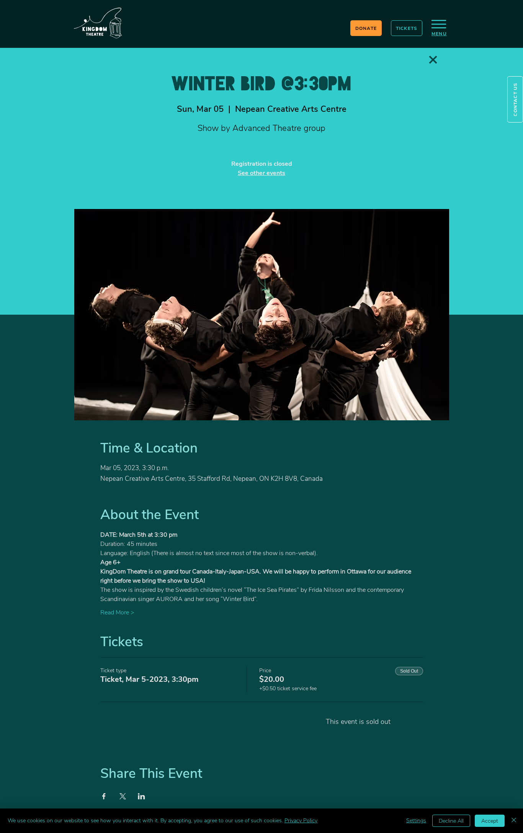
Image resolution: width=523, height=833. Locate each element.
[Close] (513, 821)
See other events (261, 173)
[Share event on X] (122, 796)
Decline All (451, 821)
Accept (489, 821)
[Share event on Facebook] (104, 796)
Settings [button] (416, 820)
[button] (515, 99)
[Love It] (433, 60)
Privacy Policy (300, 820)
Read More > (117, 612)
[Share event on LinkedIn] (141, 796)
